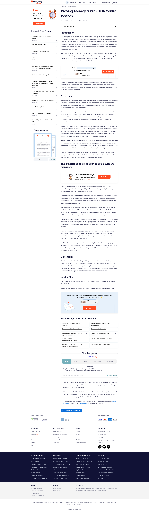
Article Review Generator (83, 464)
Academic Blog (57, 439)
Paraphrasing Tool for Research (62, 461)
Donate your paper (84, 403)
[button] (115, 2)
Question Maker (80, 472)
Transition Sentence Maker (60, 478)
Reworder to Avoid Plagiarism (39, 478)
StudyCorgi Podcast (58, 437)
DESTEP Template (103, 475)
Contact (78, 434)
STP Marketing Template (105, 467)
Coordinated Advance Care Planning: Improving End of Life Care (72, 334)
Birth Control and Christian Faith (40, 51)
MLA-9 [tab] (76, 361)
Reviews (33, 437)
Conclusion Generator (37, 475)
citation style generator (79, 375)
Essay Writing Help (35, 431)
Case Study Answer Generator (84, 461)
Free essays (38, 3)
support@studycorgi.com (104, 431)
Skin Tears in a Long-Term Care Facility (101, 338)
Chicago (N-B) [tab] (97, 361)
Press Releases (57, 488)
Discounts (33, 434)
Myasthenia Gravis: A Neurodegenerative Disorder (69, 339)
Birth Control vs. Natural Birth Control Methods (41, 37)
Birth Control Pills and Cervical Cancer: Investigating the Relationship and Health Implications (42, 83)
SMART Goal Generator (104, 461)
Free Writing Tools (57, 431)
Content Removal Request (37, 495)
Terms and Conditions (36, 488)
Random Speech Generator (83, 478)
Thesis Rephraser (36, 472)
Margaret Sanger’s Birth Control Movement (43, 100)
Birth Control (68, 20)
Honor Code (70, 504)
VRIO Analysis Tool (103, 458)
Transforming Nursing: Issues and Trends (100, 334)
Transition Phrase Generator (61, 475)
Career (77, 437)
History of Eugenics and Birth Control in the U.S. (43, 121)
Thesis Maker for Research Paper (62, 464)
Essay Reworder (35, 461)
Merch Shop (79, 439)
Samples (33, 442)
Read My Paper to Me (82, 458)
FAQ (32, 445)
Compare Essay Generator (38, 464)
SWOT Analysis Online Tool (105, 472)
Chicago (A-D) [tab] (110, 361)
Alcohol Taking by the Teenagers (40, 106)
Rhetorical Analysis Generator (39, 467)
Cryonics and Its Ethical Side (98, 329)
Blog (89, 2)
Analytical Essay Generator (38, 470)
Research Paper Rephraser (61, 467)
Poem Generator (80, 475)
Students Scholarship (81, 442)
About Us (78, 431)
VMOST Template (103, 464)
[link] (89, 26)
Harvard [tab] (85, 361)
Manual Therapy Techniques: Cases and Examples (100, 324)
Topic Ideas (56, 442)
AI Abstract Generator (59, 470)
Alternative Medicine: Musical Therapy (72, 329)
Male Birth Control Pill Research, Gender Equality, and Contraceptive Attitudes (42, 67)
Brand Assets (56, 490)
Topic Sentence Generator (83, 467)
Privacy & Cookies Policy (37, 490)
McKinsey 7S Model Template (106, 470)
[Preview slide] (35, 159)
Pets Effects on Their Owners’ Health (100, 344)
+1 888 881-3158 (102, 434)
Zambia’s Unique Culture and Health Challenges (71, 324)
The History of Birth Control (39, 44)
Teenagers (74, 20)
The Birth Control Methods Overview (41, 113)
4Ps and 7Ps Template (104, 478)
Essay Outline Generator (38, 458)
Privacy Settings (35, 493)
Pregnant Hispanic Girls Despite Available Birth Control (43, 92)
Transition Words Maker (59, 472)
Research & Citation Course (60, 434)
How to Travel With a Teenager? (40, 75)
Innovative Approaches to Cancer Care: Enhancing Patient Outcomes (72, 345)
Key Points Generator (82, 470)
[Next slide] (46, 159)
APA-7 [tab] (66, 361)
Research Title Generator (60, 458)
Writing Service (106, 2)
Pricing (32, 439)
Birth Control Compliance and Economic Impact (42, 58)
